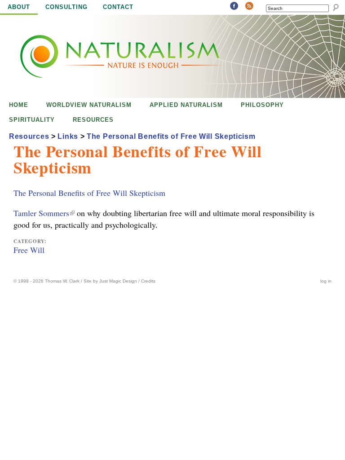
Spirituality (32, 119)
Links (68, 136)
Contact (118, 7)
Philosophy (262, 105)
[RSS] (249, 6)
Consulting (66, 7)
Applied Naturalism (186, 105)
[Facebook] (234, 6)
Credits (148, 281)
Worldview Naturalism (89, 105)
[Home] (111, 56)
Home (18, 105)
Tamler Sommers (43, 213)
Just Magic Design (118, 281)
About (19, 7)
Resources (93, 119)
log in (326, 281)
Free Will (28, 249)
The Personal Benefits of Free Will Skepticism (89, 192)
